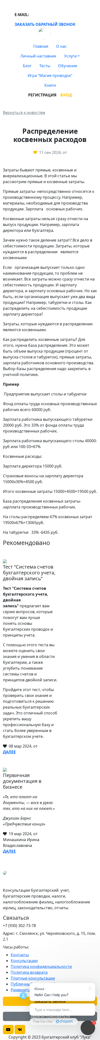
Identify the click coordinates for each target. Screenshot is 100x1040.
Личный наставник (38, 56)
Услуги (70, 56)
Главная (40, 46)
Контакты (20, 954)
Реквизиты (21, 990)
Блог (27, 65)
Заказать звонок (50, 1001)
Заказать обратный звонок (45, 24)
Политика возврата (29, 972)
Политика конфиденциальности (41, 966)
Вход (66, 95)
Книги (50, 85)
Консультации (24, 960)
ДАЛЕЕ (9, 752)
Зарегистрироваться (50, 1016)
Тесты (44, 65)
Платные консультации (33, 978)
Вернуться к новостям (24, 112)
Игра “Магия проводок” (50, 75)
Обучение (67, 65)
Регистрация (42, 95)
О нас (61, 46)
